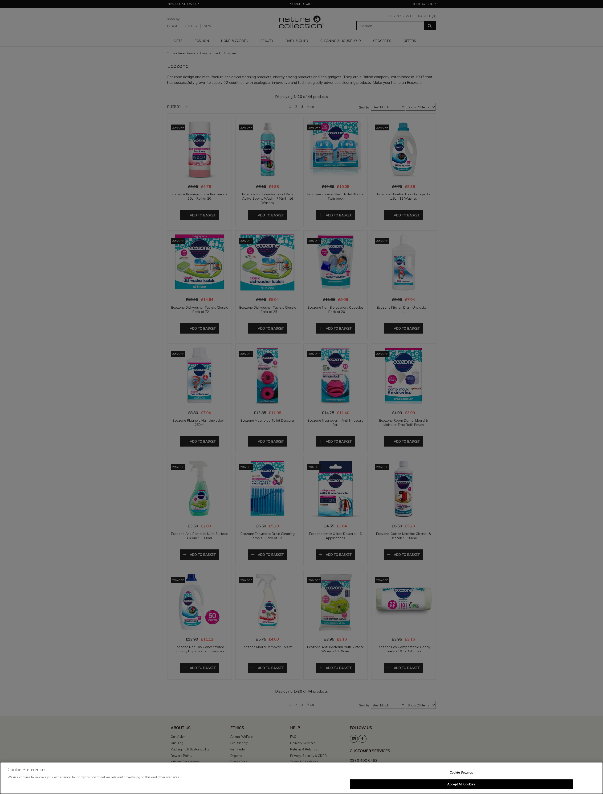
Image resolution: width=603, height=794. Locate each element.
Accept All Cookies (461, 784)
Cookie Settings (461, 772)
